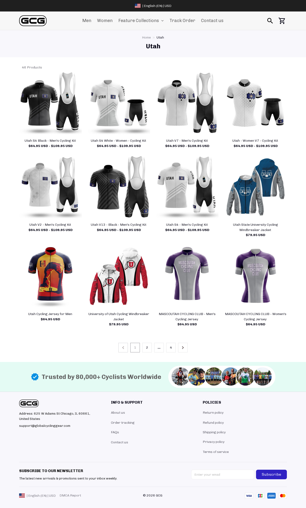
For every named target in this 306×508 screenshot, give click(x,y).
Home (146, 37)
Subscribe (271, 474)
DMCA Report (70, 495)
